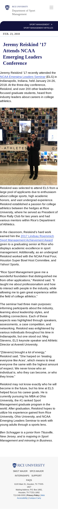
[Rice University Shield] (7, 10)
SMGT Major (20, 471)
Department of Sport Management (23, 12)
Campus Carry (35, 498)
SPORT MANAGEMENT (39, 24)
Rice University (20, 7)
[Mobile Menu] (51, 7)
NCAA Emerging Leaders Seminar (22, 76)
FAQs (29, 480)
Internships (22, 476)
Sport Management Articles (38, 28)
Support (36, 476)
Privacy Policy (33, 495)
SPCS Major (37, 471)
